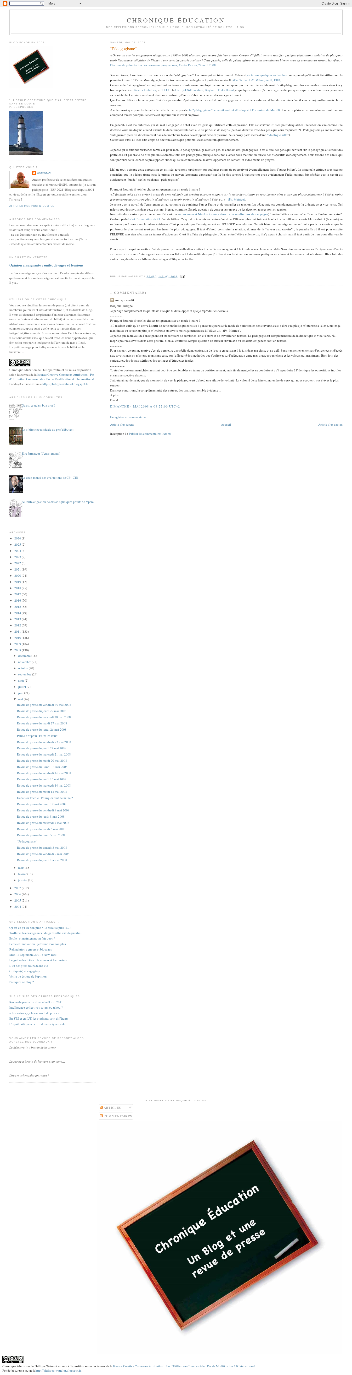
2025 (18, 544)
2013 (18, 619)
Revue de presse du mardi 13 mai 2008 (42, 791)
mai (21, 699)
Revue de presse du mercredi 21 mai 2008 (44, 754)
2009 (18, 644)
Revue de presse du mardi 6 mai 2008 (41, 829)
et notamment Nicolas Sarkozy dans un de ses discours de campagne (223, 214)
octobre (23, 668)
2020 (18, 575)
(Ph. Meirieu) (236, 199)
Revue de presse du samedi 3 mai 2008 (42, 847)
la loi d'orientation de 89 (144, 219)
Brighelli (210, 90)
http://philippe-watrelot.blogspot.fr (65, 384)
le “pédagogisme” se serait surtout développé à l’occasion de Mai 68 (234, 110)
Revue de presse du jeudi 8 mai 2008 (41, 816)
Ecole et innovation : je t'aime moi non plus (37, 944)
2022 (18, 563)
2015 (18, 606)
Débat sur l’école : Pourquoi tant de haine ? (45, 798)
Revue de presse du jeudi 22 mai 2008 (41, 748)
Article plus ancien (330, 424)
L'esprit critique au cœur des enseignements (37, 1024)
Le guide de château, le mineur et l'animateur (38, 960)
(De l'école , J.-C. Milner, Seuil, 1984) (257, 80)
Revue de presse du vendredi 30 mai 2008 (44, 704)
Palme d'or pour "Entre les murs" (37, 736)
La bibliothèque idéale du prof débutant (48, 429)
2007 (18, 888)
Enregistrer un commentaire (128, 417)
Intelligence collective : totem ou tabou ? (36, 1007)
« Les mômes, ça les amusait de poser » (34, 1013)
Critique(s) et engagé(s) (24, 971)
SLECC (165, 90)
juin (21, 693)
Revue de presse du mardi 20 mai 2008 (42, 760)
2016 (18, 600)
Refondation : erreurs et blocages (30, 949)
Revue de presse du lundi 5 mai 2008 (41, 835)
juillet (22, 687)
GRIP (178, 90)
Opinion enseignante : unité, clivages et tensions (46, 265)
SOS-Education (193, 90)
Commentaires (117, 1116)
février (22, 874)
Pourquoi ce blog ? (21, 982)
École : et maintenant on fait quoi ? (32, 938)
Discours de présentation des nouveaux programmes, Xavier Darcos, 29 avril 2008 (163, 65)
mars (21, 867)
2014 (18, 613)
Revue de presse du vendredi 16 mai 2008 (44, 773)
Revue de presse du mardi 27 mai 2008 (42, 723)
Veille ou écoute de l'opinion (28, 976)
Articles (112, 1107)
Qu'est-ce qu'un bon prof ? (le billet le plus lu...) (39, 927)
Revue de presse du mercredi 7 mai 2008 (43, 823)
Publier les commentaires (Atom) (150, 433)
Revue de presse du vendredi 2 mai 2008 (43, 854)
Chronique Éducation (176, 20)
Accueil (226, 424)
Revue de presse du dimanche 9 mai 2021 (36, 1002)
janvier (23, 880)
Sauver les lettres (145, 90)
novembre (25, 662)
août (21, 680)
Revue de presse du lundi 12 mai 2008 (42, 804)
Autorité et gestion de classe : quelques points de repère (58, 502)
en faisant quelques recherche (266, 75)
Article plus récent (122, 424)
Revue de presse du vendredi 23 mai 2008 (44, 742)
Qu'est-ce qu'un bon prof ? (38, 405)
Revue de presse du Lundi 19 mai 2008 (42, 767)
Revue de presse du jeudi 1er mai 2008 (42, 860)
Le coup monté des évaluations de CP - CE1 (50, 477)
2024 (18, 551)
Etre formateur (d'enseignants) (41, 453)
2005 (18, 900)
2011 (18, 631)
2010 (18, 638)
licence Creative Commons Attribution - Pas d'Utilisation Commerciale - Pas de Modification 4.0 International (51, 376)
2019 (18, 582)
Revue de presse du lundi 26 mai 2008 (42, 729)
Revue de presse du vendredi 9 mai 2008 (43, 810)
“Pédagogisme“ (123, 48)
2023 (18, 557)
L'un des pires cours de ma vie (28, 965)
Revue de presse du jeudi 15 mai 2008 (41, 779)
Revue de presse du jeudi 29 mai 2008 (41, 711)
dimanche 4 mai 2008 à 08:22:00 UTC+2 (145, 406)
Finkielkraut (226, 90)
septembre (25, 674)
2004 (18, 906)
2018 (18, 588)
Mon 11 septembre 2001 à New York (33, 954)
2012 (18, 625)
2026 (18, 538)
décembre (24, 655)
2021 (18, 569)
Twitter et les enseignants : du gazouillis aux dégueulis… (46, 933)
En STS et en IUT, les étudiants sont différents (38, 1018)
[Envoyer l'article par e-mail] (182, 276)
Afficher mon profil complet (32, 206)
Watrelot (44, 172)
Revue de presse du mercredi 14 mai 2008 (44, 785)
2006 (18, 894)
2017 (18, 594)
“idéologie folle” (278, 135)
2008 (18, 650)
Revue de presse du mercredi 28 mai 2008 (44, 717)
